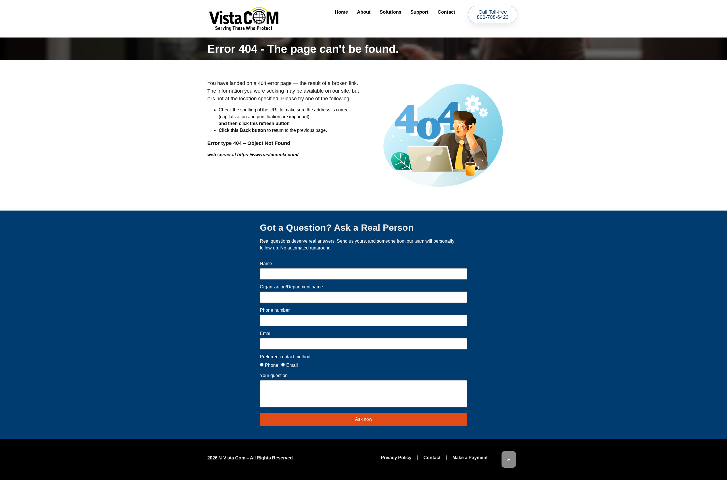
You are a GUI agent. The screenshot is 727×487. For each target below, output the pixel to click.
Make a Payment (470, 457)
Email (265, 333)
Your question (274, 375)
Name (266, 263)
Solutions (390, 12)
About (364, 12)
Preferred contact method (285, 357)
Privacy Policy (396, 457)
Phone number (275, 310)
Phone (271, 365)
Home (341, 12)
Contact (446, 12)
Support (419, 12)
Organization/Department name (291, 287)
